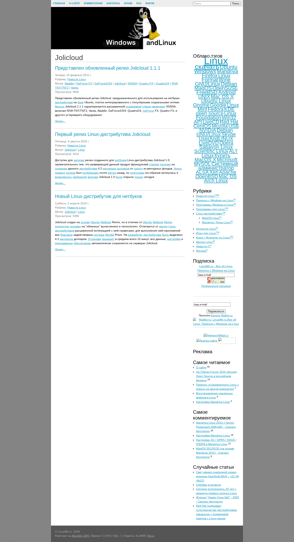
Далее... (60, 121)
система (99, 234)
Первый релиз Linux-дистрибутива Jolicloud (102, 134)
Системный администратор (218, 166)
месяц (112, 172)
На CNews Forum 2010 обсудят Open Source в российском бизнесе (216, 376)
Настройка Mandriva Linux (213, 401)
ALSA (202, 172)
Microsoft (227, 159)
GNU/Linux (207, 84)
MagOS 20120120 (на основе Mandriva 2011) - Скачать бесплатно (215, 453)
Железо (201, 250)
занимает (108, 239)
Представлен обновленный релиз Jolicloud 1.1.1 (107, 68)
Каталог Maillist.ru (221, 315)
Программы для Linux (212, 209)
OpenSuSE (225, 88)
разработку (135, 234)
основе (85, 222)
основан (75, 226)
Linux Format (216, 77)
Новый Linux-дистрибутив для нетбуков (98, 196)
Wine (224, 80)
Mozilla (109, 234)
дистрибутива (64, 102)
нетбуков (120, 160)
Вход (151, 535)
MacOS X (205, 159)
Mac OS (228, 176)
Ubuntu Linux (216, 100)
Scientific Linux (211, 151)
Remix (168, 222)
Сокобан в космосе (208, 484)
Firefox (210, 75)
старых (146, 106)
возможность (63, 177)
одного (138, 168)
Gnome (201, 105)
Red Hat (229, 121)
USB (233, 126)
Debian (229, 84)
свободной (80, 177)
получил (165, 164)
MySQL (202, 164)
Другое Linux (205, 242)
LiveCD (211, 121)
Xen (213, 172)
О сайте (201, 367)
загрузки (79, 160)
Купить (222, 155)
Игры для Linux (207, 233)
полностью (62, 226)
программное (64, 243)
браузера (66, 234)
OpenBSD (206, 176)
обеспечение (82, 243)
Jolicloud (119, 83)
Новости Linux (76, 79)
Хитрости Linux (207, 228)
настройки (174, 239)
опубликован (90, 172)
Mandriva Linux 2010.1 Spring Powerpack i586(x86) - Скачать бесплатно (216, 427)
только (138, 177)
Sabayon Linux (216, 147)
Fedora (216, 109)
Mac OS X (222, 96)
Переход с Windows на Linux (216, 200)
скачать (207, 66)
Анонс (178, 168)
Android (227, 92)
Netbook (106, 222)
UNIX (204, 96)
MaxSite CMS (80, 535)
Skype (229, 134)
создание (61, 168)
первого (60, 172)
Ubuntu (95, 222)
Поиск (235, 3)
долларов (123, 168)
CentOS (202, 126)
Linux (81, 149)
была (119, 177)
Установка (94, 239)
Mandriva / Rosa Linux (217, 222)
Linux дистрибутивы (210, 213)
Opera (226, 143)
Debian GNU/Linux (214, 132)
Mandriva (227, 71)
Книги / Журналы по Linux (214, 237)
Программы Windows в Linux (216, 204)
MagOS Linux (212, 218)
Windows (205, 71)
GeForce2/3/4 (103, 83)
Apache (227, 172)
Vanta (74, 87)
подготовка (137, 172)
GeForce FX (84, 83)
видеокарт (159, 106)
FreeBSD (207, 92)
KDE (229, 109)
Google (218, 105)
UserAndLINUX (216, 138)
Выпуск (59, 106)
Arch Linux (216, 180)
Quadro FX (146, 83)
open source (210, 113)
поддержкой (133, 106)
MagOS (203, 88)
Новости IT (203, 246)
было (165, 234)
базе (81, 102)
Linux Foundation (216, 115)
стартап (154, 164)
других (163, 226)
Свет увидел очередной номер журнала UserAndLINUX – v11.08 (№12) (217, 476)
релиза (70, 172)
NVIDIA (132, 83)
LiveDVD (209, 143)
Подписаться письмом (216, 286)
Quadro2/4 (162, 83)
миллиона (109, 168)
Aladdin (69, 83)
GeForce (148, 110)
